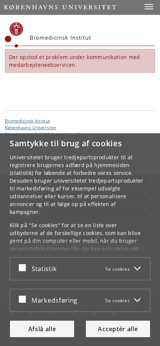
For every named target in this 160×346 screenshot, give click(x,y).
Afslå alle (42, 329)
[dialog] (80, 239)
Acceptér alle (118, 329)
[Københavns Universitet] (14, 35)
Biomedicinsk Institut (27, 121)
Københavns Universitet (31, 127)
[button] (148, 7)
